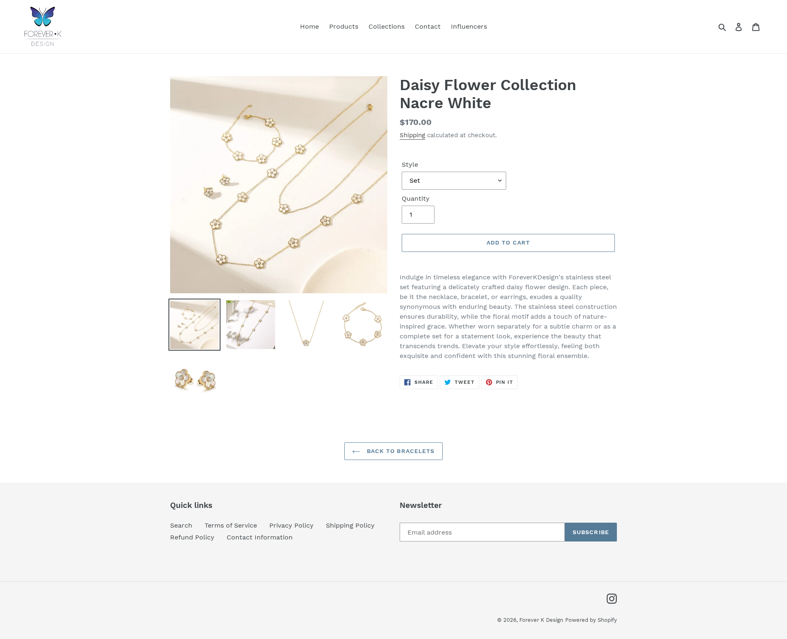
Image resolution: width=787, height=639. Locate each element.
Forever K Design (541, 620)
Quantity (416, 198)
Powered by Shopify (591, 620)
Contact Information (260, 537)
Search (181, 525)
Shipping (412, 135)
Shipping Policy (350, 525)
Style (410, 164)
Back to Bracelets (399, 451)
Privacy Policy (291, 525)
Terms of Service (231, 525)
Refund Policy (192, 537)
